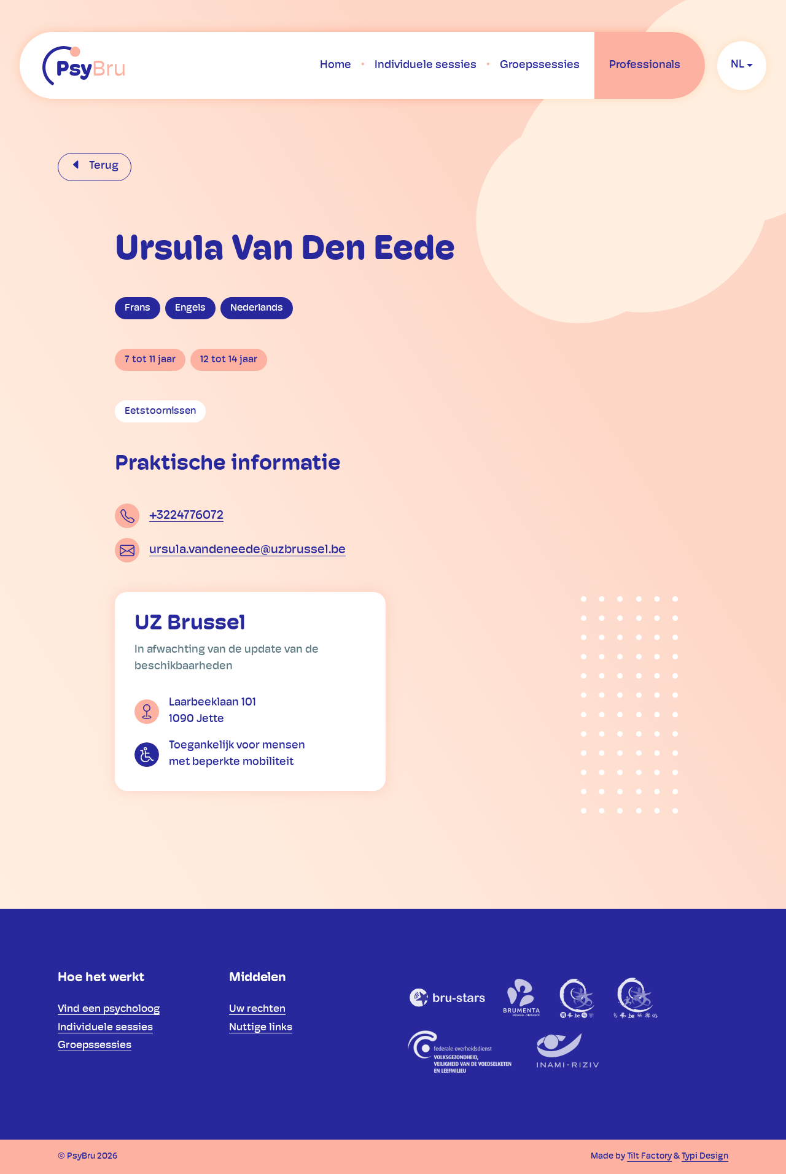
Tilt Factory (649, 1156)
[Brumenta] (522, 997)
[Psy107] (578, 997)
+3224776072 (186, 516)
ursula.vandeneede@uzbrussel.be (247, 550)
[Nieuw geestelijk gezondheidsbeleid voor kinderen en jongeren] (635, 997)
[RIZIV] (566, 1051)
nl (737, 65)
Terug (103, 166)
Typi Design (705, 1156)
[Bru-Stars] (447, 997)
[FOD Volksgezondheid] (461, 1051)
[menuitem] (335, 65)
